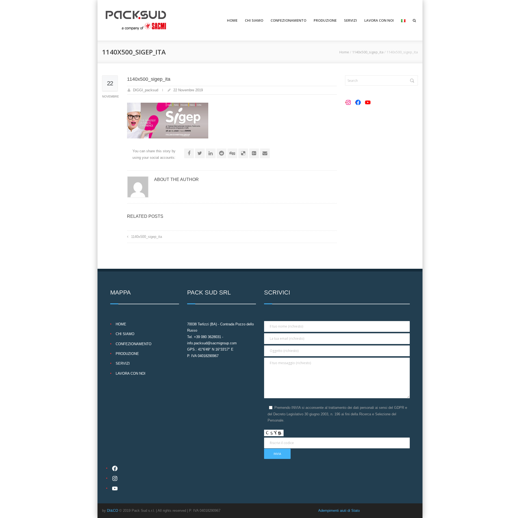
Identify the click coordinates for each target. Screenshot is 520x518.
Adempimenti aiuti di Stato (339, 511)
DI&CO (112, 511)
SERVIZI (350, 20)
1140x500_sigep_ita (368, 52)
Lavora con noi (379, 20)
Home (344, 52)
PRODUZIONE (325, 20)
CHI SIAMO (254, 20)
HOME (232, 20)
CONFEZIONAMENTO (288, 20)
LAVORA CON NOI (130, 373)
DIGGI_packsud (145, 90)
